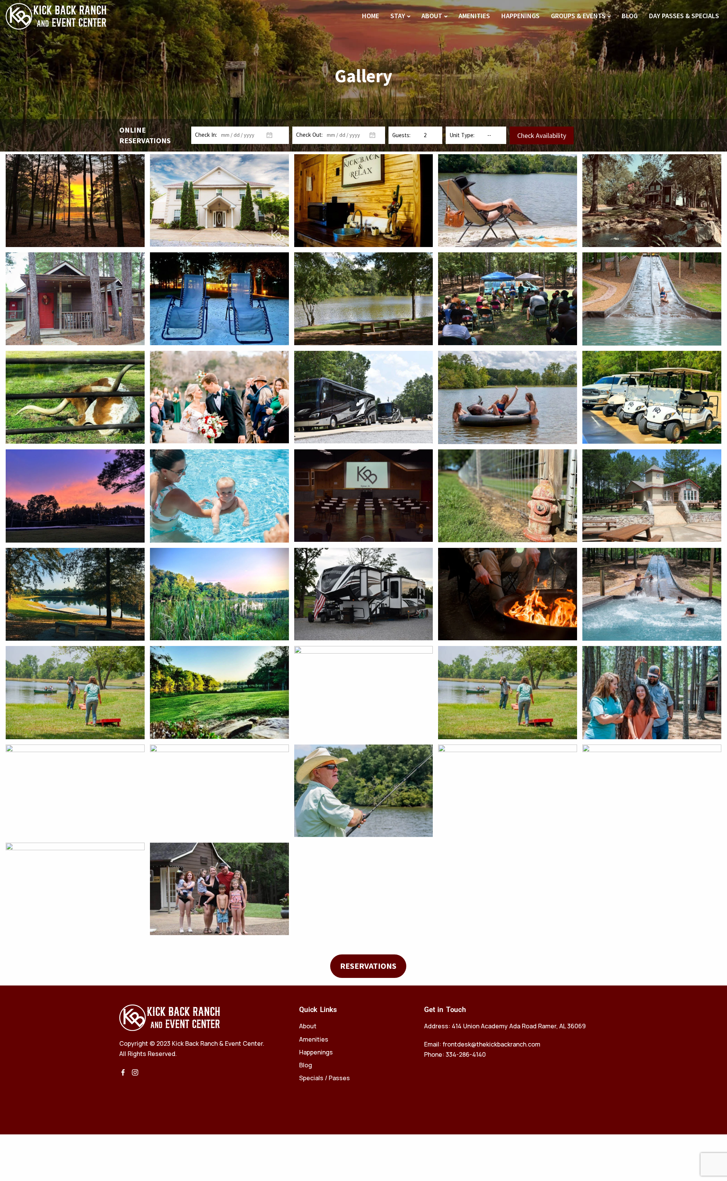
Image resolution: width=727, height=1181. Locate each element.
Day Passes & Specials (684, 15)
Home (370, 15)
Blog (630, 15)
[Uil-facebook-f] (123, 1072)
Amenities (474, 15)
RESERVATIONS (368, 965)
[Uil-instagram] (135, 1072)
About (431, 15)
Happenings (520, 15)
